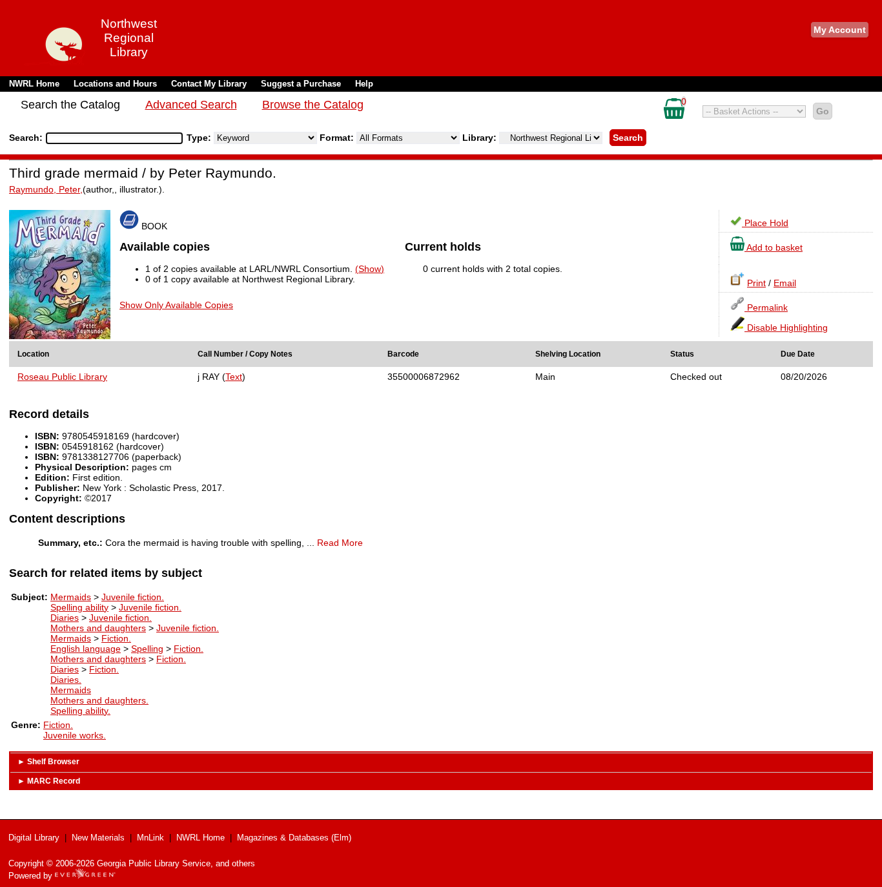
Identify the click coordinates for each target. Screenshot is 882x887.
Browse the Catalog (313, 104)
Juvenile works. (74, 735)
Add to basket (773, 247)
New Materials (98, 837)
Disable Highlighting (786, 327)
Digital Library (33, 837)
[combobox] (114, 138)
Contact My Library (209, 84)
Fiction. (116, 638)
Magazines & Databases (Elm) (294, 837)
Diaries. (65, 679)
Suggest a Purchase (301, 84)
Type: (200, 137)
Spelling (147, 648)
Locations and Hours (115, 84)
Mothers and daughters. (99, 700)
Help (364, 84)
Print (756, 283)
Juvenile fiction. (132, 597)
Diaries (64, 617)
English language (85, 648)
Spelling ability (79, 607)
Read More (340, 542)
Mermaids (70, 597)
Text (233, 376)
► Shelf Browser (48, 761)
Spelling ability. (80, 710)
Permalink (766, 307)
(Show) (369, 269)
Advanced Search (191, 104)
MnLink (150, 837)
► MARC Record (48, 781)
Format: (338, 137)
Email (785, 283)
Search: (27, 137)
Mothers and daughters (98, 628)
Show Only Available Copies (176, 305)
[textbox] (107, 138)
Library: (480, 137)
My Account (840, 30)
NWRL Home (34, 84)
